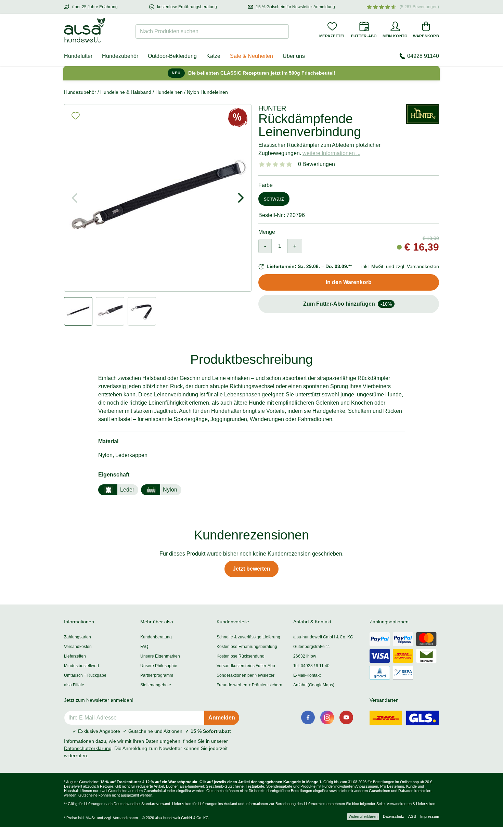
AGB (412, 816)
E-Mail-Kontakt (307, 675)
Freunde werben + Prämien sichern (249, 685)
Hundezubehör (120, 56)
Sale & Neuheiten (251, 56)
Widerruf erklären (363, 816)
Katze (213, 56)
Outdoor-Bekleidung (172, 56)
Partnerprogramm (156, 675)
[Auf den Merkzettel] (75, 115)
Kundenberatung (156, 637)
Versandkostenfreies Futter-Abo (246, 665)
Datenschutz (393, 816)
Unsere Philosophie (158, 665)
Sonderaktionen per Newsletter (245, 675)
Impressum (429, 816)
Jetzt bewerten (251, 569)
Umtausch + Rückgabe (85, 675)
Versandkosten (78, 646)
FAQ (144, 646)
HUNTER (272, 108)
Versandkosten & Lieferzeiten (411, 804)
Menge (266, 232)
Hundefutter (78, 56)
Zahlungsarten (77, 637)
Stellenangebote (155, 685)
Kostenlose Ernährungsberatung (247, 646)
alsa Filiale (74, 685)
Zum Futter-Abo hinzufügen (347, 304)
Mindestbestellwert (81, 665)
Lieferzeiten (75, 656)
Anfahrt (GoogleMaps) (313, 685)
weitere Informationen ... (331, 153)
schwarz (274, 199)
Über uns (294, 56)
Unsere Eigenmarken (160, 656)
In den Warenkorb (349, 282)
